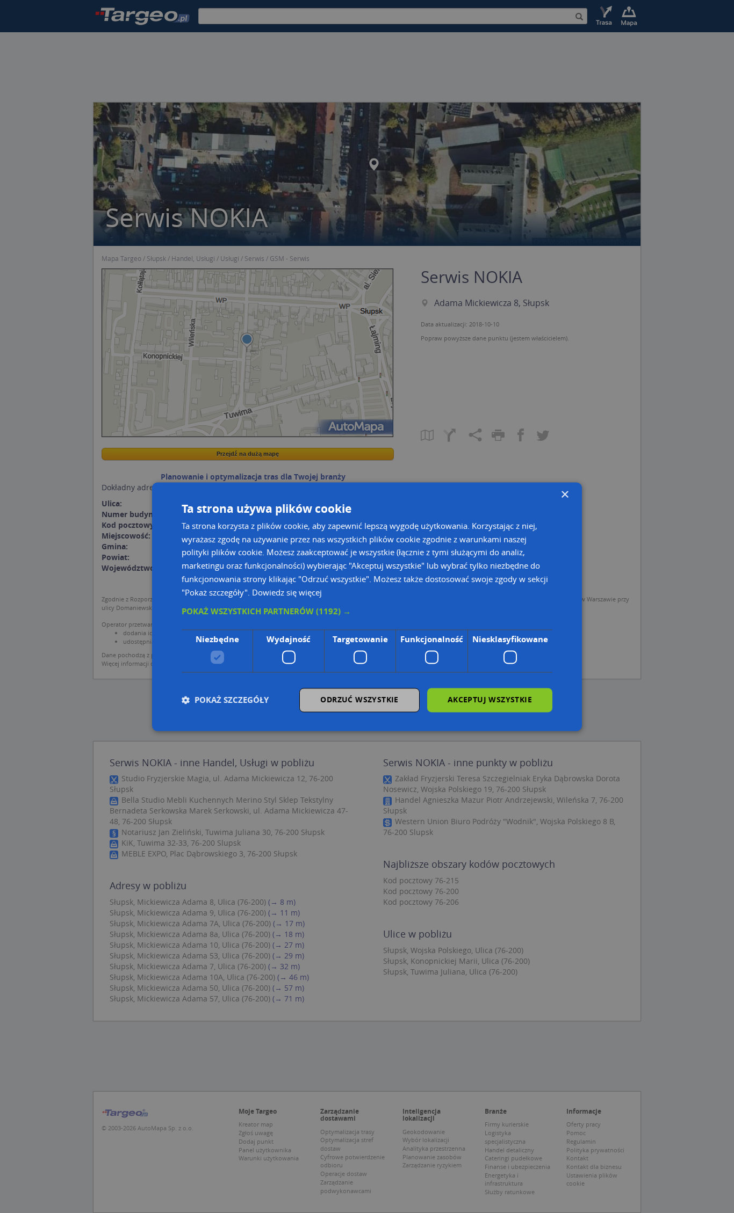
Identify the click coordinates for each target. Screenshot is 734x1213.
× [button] (564, 495)
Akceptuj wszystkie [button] (490, 699)
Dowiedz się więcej (287, 592)
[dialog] (367, 606)
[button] (367, 612)
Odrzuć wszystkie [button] (359, 699)
